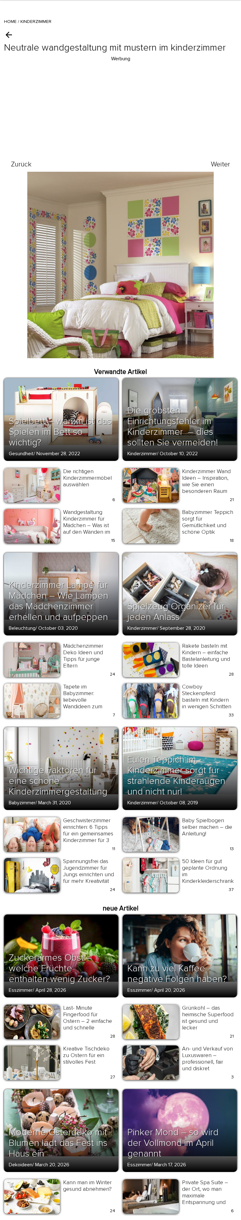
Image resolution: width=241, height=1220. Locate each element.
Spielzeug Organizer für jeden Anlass (175, 612)
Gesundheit (21, 454)
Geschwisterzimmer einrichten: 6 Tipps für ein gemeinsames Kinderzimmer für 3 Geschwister (88, 833)
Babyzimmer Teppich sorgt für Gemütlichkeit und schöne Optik (207, 522)
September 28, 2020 (182, 628)
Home (10, 21)
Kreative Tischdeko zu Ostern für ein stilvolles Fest (86, 1055)
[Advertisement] (120, 107)
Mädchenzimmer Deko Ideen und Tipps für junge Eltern (83, 655)
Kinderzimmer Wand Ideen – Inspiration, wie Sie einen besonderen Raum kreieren (206, 484)
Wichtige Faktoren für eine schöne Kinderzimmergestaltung (58, 780)
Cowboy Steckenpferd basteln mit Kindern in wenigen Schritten (206, 696)
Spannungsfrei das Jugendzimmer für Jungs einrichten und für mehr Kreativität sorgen (88, 874)
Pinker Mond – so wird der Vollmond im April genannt (172, 1142)
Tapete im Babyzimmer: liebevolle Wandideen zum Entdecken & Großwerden (82, 703)
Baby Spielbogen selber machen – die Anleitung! (207, 827)
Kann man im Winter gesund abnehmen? (87, 1185)
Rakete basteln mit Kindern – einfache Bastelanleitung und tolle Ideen (206, 655)
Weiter (220, 164)
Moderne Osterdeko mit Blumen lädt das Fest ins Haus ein (58, 1142)
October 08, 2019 (179, 803)
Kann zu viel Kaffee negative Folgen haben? (177, 974)
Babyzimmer (22, 803)
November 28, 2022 (58, 454)
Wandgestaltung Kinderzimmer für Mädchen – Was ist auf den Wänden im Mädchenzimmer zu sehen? (87, 528)
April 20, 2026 (169, 990)
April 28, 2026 (50, 990)
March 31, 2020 (54, 803)
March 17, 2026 (170, 1165)
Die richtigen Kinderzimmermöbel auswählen (87, 478)
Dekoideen (20, 1165)
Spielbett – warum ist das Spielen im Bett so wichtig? (60, 431)
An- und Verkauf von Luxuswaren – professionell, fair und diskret (207, 1058)
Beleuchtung (22, 628)
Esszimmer (21, 990)
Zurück (21, 164)
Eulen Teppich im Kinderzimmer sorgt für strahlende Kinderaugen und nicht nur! (176, 775)
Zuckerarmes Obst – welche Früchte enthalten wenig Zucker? (59, 968)
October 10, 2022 (179, 454)
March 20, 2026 (52, 1165)
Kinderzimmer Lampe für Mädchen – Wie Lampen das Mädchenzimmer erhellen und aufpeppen (58, 601)
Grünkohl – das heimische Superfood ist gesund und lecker (207, 1017)
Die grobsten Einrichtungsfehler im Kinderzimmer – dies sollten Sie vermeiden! (172, 426)
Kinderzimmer (35, 21)
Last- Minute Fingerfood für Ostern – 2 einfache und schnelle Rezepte (87, 1021)
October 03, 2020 (58, 628)
